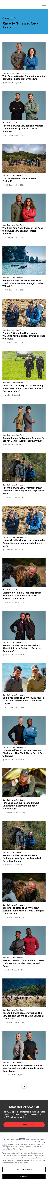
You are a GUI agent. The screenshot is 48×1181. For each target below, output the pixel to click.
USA (5, 4)
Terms (7, 1142)
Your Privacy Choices (24, 1169)
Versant (22, 1139)
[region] (24, 1156)
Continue (23, 1176)
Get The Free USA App (24, 1125)
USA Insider (9, 19)
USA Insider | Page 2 (24, 1086)
